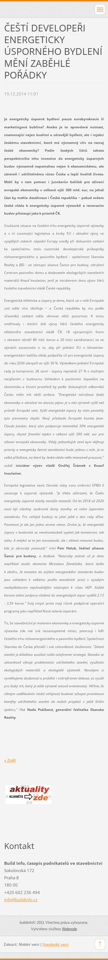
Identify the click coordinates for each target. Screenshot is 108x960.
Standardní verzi (55, 944)
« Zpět (10, 760)
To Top (100, 944)
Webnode (69, 929)
